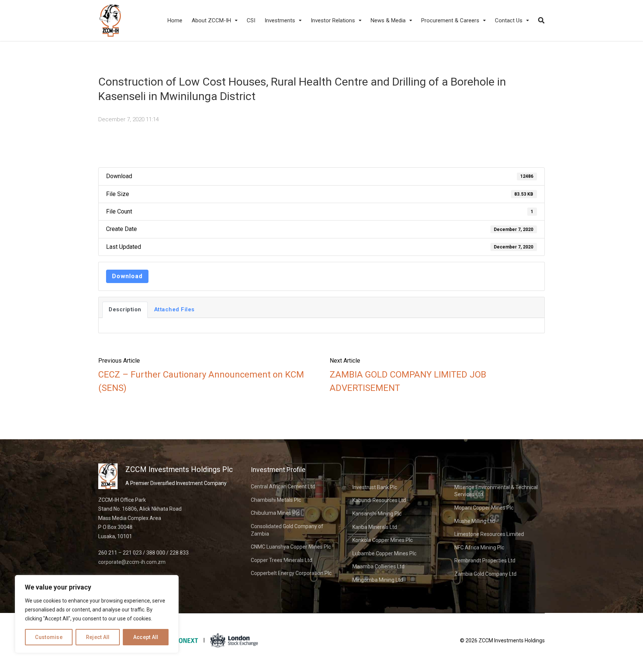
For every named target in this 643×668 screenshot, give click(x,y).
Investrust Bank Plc (374, 487)
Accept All (146, 637)
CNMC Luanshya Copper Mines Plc (291, 547)
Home (174, 20)
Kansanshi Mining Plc (377, 514)
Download (127, 276)
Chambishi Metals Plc (276, 500)
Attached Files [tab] (174, 309)
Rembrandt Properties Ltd (484, 560)
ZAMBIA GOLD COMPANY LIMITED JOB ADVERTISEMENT (408, 381)
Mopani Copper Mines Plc (484, 508)
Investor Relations (333, 20)
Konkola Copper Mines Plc (382, 540)
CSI (251, 20)
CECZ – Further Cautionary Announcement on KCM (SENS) (201, 381)
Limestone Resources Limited (489, 534)
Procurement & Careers (450, 20)
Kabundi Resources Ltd (379, 500)
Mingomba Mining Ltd (377, 580)
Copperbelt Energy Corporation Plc (291, 573)
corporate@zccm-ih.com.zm (132, 562)
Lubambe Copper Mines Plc (384, 553)
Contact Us (508, 20)
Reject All (98, 637)
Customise (49, 637)
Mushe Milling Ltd (474, 521)
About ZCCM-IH (211, 20)
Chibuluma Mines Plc (275, 513)
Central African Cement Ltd (283, 486)
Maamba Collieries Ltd (378, 566)
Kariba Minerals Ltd (374, 527)
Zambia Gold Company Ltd (485, 574)
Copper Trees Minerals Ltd (281, 560)
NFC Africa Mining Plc (479, 547)
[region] (97, 614)
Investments (280, 20)
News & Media (388, 20)
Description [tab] (125, 309)
